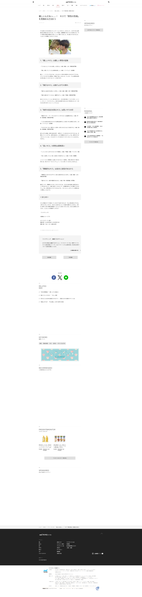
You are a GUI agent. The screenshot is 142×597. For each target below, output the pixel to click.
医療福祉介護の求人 (58, 572)
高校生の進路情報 (58, 574)
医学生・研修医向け (74, 569)
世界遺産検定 (77, 577)
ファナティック (41, 22)
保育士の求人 (90, 582)
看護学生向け (68, 569)
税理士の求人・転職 (58, 582)
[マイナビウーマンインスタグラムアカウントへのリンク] (93, 553)
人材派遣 (56, 581)
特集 (76, 5)
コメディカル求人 (78, 582)
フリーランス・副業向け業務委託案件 (87, 570)
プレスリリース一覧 (60, 545)
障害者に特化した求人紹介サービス (75, 570)
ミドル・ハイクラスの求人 (91, 569)
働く (44, 5)
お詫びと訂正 (59, 553)
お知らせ (58, 547)
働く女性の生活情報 (58, 577)
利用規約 (68, 543)
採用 (72, 588)
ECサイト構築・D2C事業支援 (59, 578)
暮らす (63, 5)
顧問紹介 (63, 582)
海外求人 (85, 569)
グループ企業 (75, 588)
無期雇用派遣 (95, 582)
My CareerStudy (72, 578)
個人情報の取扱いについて (71, 545)
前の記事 (49, 257)
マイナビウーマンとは (70, 542)
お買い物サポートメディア (93, 578)
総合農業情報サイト (83, 577)
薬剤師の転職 (68, 582)
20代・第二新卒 (69, 581)
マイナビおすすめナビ (43, 559)
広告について (59, 542)
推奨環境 (58, 551)
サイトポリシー (59, 549)
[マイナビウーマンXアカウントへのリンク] (100, 553)
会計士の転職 (92, 581)
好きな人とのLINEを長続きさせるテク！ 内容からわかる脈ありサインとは (57, 298)
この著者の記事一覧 (74, 250)
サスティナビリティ (68, 588)
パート (61, 570)
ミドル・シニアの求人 (66, 570)
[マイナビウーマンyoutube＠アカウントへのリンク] (102, 553)
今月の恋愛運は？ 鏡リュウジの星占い (49, 292)
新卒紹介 (74, 581)
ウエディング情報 (71, 577)
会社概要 (61, 588)
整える (48, 5)
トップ (39, 5)
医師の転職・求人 (84, 582)
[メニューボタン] (33, 2)
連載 (72, 5)
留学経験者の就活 (62, 569)
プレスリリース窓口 (60, 543)
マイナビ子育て (89, 577)
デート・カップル (50, 10)
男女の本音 (45, 343)
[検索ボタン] (109, 2)
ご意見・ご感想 (69, 547)
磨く (53, 5)
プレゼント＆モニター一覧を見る (60, 458)
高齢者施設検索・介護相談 (79, 579)
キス (50, 343)
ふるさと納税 (67, 578)
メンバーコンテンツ (83, 5)
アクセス (64, 588)
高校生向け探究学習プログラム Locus (67, 574)
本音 (40, 343)
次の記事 (70, 257)
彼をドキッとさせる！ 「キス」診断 (48, 295)
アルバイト (57, 570)
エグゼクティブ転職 (86, 581)
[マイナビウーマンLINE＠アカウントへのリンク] (96, 553)
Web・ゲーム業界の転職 (62, 581)
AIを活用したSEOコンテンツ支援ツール (68, 579)
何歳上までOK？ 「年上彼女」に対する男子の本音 (52, 302)
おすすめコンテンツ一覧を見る (94, 30)
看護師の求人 (73, 582)
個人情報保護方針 (81, 588)
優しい (59, 76)
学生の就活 (57, 569)
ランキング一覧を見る (93, 142)
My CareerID (78, 578)
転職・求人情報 (80, 569)
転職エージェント (79, 581)
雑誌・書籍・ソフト (65, 577)
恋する (58, 5)
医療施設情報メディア (85, 578)
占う (68, 5)
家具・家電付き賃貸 (58, 579)
